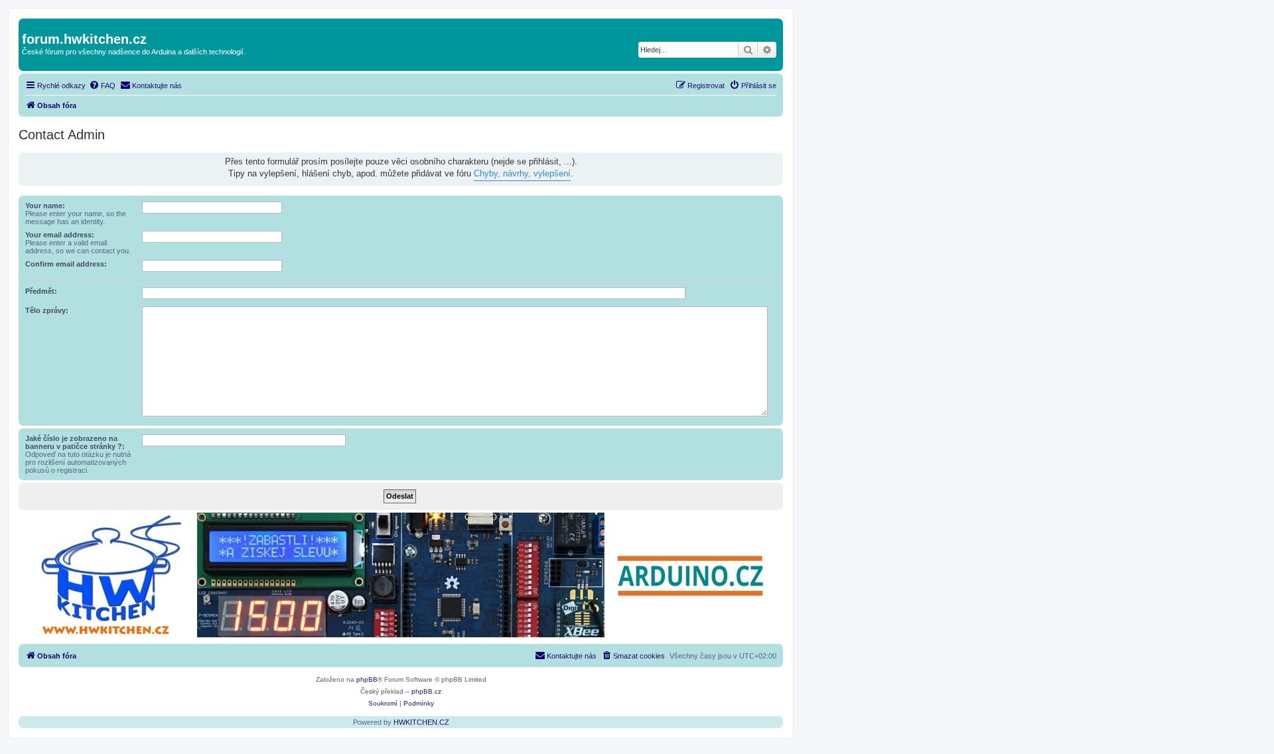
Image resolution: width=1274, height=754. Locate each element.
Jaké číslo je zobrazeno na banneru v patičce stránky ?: (75, 442)
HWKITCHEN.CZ (421, 722)
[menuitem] (102, 86)
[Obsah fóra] (29, 25)
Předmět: (41, 291)
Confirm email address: (66, 264)
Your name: (45, 206)
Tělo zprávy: (46, 310)
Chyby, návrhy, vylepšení (522, 173)
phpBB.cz (426, 691)
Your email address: (59, 235)
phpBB (367, 679)
